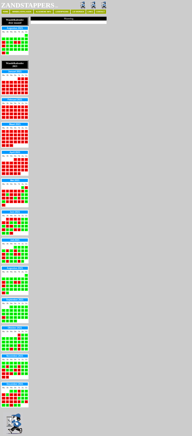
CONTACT (100, 12)
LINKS (90, 12)
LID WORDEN (78, 12)
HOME (5, 12)
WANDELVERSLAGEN (21, 12)
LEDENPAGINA (61, 12)
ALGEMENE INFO (43, 12)
